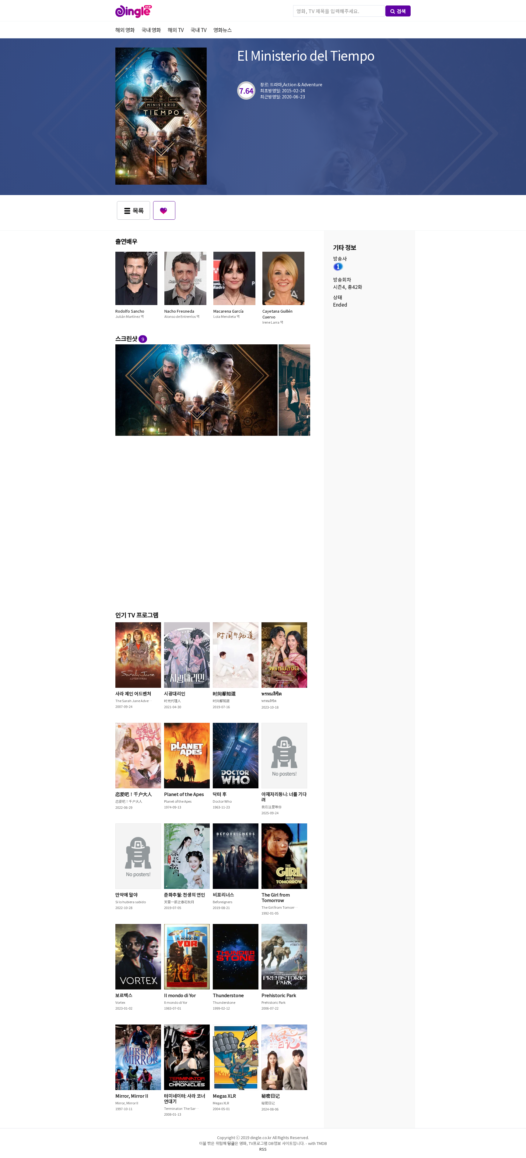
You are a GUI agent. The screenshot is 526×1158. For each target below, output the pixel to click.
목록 (138, 210)
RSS (263, 1149)
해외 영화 (125, 30)
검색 (401, 11)
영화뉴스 (222, 30)
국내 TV (198, 30)
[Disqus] (212, 522)
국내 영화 (151, 30)
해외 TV (176, 30)
